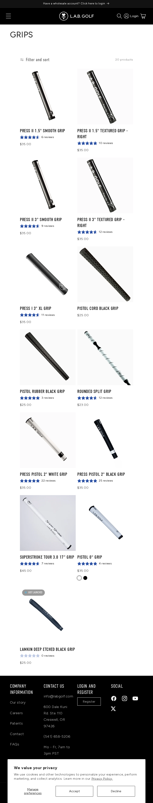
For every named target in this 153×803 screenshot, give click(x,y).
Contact (17, 734)
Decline (116, 791)
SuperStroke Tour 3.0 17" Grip (47, 557)
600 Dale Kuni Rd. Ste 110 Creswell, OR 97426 (55, 716)
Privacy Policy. (102, 778)
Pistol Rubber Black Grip (42, 391)
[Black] (85, 578)
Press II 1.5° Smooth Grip (42, 130)
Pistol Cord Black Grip (97, 308)
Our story (18, 702)
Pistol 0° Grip (89, 557)
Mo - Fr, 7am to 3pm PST (57, 750)
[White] (79, 578)
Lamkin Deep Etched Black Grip (47, 649)
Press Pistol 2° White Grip (43, 474)
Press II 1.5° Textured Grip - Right (102, 133)
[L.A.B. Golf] (76, 16)
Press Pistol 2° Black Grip (101, 474)
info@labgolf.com (58, 696)
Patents (16, 723)
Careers (16, 713)
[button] (8, 16)
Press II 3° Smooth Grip (41, 219)
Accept (74, 791)
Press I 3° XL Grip (35, 308)
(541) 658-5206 (57, 736)
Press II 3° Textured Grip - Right (101, 222)
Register (89, 701)
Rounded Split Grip (94, 391)
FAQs (14, 744)
